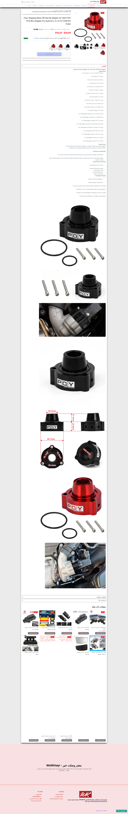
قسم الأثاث (34, 5)
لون (70, 42)
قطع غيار (104, 628)
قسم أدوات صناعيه (50, 5)
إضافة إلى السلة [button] (33, 740)
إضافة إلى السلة (49, 54)
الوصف (104, 66)
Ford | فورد (86, 627)
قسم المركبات (92, 5)
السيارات (92, 627)
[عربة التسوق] (22, 2)
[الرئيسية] (70, 10)
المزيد (29, 5)
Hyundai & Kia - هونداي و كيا (100, 627)
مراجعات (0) (102, 600)
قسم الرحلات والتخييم (67, 5)
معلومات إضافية (101, 597)
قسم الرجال (84, 5)
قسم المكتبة (41, 5)
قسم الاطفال (77, 5)
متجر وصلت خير (94, 1)
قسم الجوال (58, 5)
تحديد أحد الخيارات (100, 633)
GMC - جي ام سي (69, 627)
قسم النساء (99, 5)
